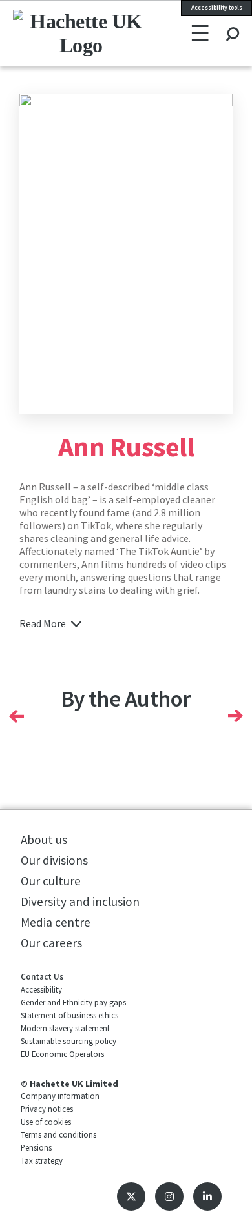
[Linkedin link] (207, 1196)
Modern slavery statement (65, 1028)
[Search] (232, 22)
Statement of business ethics (69, 1015)
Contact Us (42, 976)
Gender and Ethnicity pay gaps (73, 1002)
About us (44, 839)
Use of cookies (46, 1121)
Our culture (51, 881)
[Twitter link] (131, 1196)
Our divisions (54, 860)
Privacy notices (47, 1109)
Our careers (51, 943)
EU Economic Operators (62, 1054)
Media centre (55, 922)
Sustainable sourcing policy (68, 1041)
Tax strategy (42, 1160)
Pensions (36, 1147)
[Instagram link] (169, 1196)
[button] (16, 716)
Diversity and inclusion (80, 901)
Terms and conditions (58, 1134)
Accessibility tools (216, 8)
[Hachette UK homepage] (55, 33)
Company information (60, 1096)
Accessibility (41, 989)
